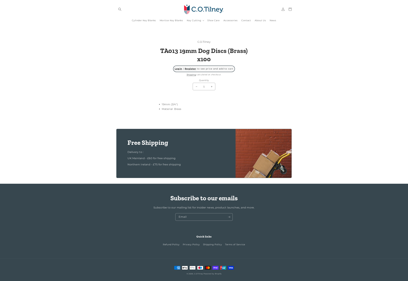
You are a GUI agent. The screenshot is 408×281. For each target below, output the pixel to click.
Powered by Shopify (213, 274)
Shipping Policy (212, 244)
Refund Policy (171, 244)
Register (190, 68)
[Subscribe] (229, 217)
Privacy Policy (191, 244)
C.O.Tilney (198, 274)
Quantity (204, 80)
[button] (119, 9)
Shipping (191, 74)
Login (178, 68)
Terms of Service (235, 244)
